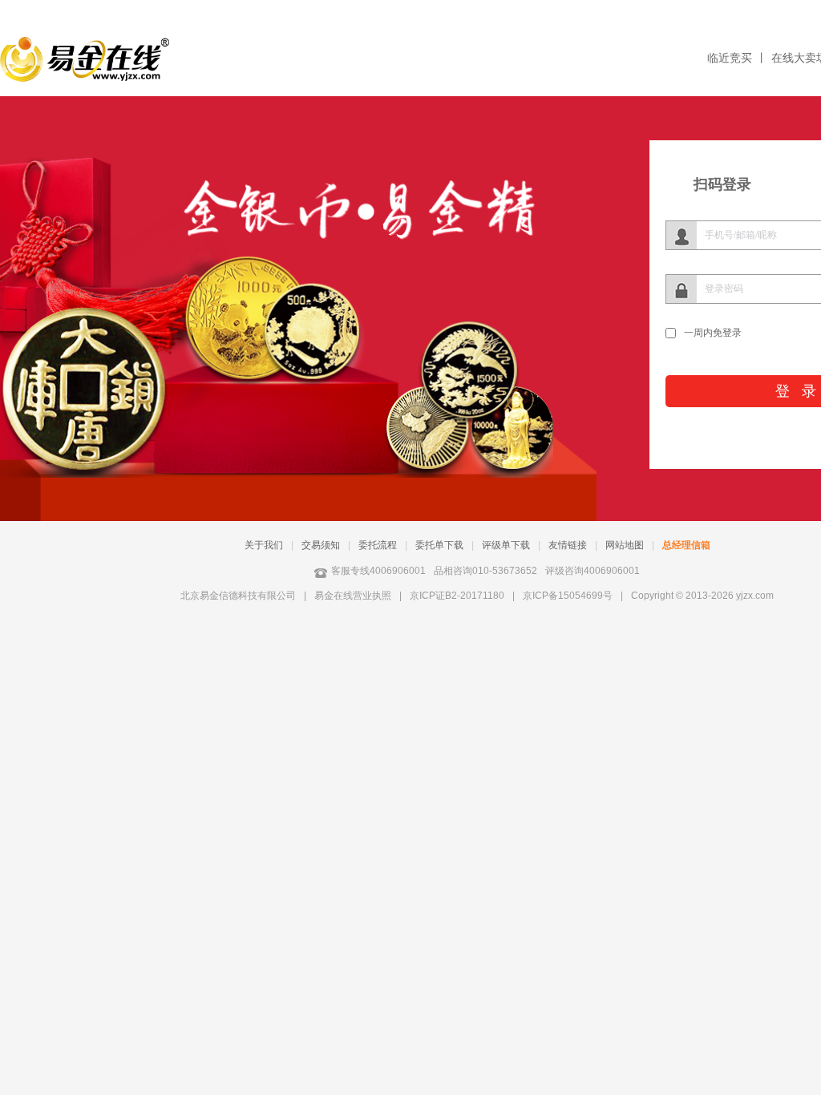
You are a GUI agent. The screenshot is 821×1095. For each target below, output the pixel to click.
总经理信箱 (686, 545)
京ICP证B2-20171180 (457, 595)
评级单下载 (506, 545)
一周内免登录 (713, 332)
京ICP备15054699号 (568, 595)
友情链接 (567, 545)
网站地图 (624, 545)
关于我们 (264, 545)
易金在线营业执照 (352, 595)
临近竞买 (729, 58)
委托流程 (377, 545)
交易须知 (320, 545)
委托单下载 (439, 545)
